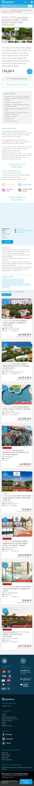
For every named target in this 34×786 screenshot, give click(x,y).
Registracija (5, 753)
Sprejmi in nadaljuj (26, 781)
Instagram (9, 739)
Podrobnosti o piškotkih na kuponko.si (9, 781)
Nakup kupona (6, 754)
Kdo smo (4, 713)
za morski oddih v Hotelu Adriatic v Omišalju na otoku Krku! (15, 323)
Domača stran (21, 232)
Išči (30, 6)
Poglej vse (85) (6, 294)
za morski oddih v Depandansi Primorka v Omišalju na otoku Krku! (16, 366)
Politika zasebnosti (7, 726)
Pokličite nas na (27, 679)
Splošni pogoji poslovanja (9, 717)
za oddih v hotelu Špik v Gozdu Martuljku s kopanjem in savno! (17, 588)
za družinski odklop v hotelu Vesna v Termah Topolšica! (17, 408)
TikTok (8, 743)
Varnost (4, 722)
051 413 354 (20, 229)
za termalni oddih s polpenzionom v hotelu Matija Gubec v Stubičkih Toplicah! (15, 543)
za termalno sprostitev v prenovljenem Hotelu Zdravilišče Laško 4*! (17, 497)
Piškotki (4, 724)
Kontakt (4, 715)
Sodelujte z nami (6, 706)
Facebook (9, 734)
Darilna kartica (6, 756)
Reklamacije (5, 758)
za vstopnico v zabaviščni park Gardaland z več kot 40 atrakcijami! (16, 452)
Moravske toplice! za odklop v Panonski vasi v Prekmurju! (16, 634)
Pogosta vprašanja (7, 759)
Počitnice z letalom (7, 720)
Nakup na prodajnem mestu (10, 719)
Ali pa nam (26, 684)
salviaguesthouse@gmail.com (25, 230)
